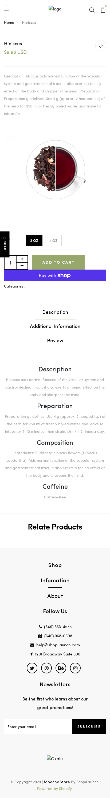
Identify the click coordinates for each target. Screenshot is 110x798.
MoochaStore (57, 782)
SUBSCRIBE (89, 726)
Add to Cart (58, 262)
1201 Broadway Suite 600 (57, 654)
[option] (55, 170)
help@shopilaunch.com (58, 644)
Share (5, 247)
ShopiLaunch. (88, 781)
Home (9, 22)
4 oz (53, 240)
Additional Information (55, 327)
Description (55, 312)
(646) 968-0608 (58, 635)
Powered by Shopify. (55, 788)
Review (55, 341)
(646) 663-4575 (58, 626)
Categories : (14, 286)
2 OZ (34, 240)
